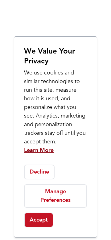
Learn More (39, 150)
